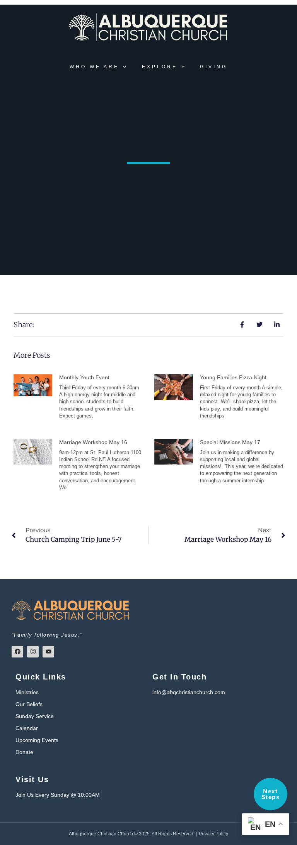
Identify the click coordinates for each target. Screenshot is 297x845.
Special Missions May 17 (230, 442)
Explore (160, 66)
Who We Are (94, 66)
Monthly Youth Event (84, 377)
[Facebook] (17, 651)
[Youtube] (48, 651)
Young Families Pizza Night (233, 377)
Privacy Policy (213, 834)
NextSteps (270, 794)
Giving (213, 66)
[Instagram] (33, 651)
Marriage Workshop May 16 (93, 442)
